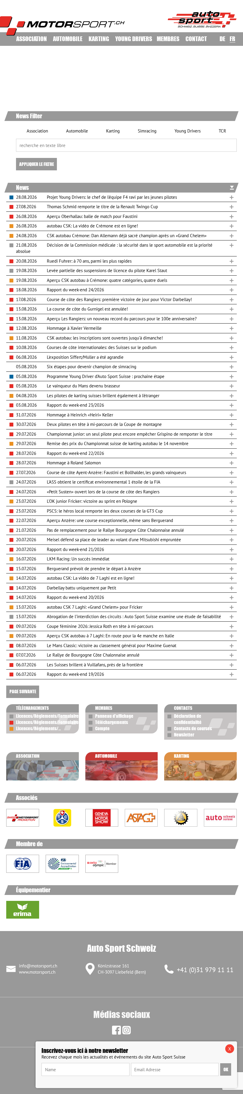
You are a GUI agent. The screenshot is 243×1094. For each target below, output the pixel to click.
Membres (168, 38)
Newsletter (184, 734)
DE (222, 38)
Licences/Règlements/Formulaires (48, 716)
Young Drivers (133, 38)
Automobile (67, 38)
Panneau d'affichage (114, 716)
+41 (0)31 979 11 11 (205, 970)
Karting (99, 38)
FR (232, 38)
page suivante (22, 691)
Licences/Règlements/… (38, 728)
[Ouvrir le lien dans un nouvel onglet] (62, 818)
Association (31, 38)
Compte (102, 728)
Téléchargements (111, 722)
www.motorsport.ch (37, 972)
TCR (222, 131)
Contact (196, 38)
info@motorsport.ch (38, 966)
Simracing (146, 131)
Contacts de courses (193, 728)
